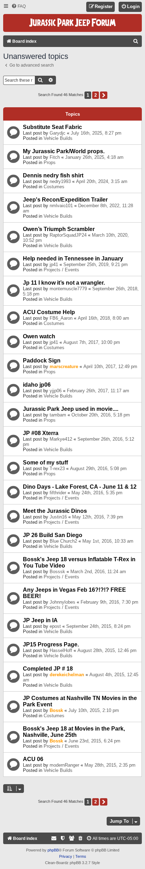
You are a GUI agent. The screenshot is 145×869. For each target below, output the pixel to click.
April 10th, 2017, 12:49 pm (110, 366)
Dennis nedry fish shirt (53, 175)
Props (50, 162)
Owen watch (39, 336)
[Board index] (72, 23)
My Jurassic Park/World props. (64, 151)
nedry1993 (60, 181)
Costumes (54, 186)
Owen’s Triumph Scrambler (59, 229)
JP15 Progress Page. (51, 644)
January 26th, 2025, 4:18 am (94, 157)
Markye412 (61, 439)
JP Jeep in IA (40, 620)
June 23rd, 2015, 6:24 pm (94, 741)
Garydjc (57, 133)
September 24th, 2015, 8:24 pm (98, 626)
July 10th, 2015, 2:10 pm (93, 710)
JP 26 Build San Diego (52, 535)
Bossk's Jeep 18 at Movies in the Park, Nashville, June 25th (74, 732)
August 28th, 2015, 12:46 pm (107, 650)
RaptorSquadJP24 (68, 235)
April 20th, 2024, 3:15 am (101, 181)
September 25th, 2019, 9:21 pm (95, 264)
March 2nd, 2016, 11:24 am (98, 571)
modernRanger (64, 765)
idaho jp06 (37, 385)
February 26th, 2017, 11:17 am (98, 390)
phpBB (53, 850)
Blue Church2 (63, 541)
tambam (58, 414)
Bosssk (57, 571)
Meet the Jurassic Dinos (55, 511)
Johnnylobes (62, 602)
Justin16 (58, 517)
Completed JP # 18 (48, 669)
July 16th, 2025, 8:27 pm (96, 133)
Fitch (55, 157)
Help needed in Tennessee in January (73, 259)
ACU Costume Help (49, 312)
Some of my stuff (45, 463)
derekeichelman (67, 674)
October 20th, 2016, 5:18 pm (100, 414)
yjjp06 (56, 390)
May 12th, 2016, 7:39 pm (97, 517)
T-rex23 (57, 468)
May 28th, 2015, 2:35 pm (109, 765)
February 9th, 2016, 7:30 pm (109, 602)
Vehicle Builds (58, 138)
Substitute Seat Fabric (52, 127)
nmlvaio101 (61, 205)
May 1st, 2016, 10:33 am (107, 541)
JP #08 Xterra (40, 433)
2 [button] (95, 95)
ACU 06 (33, 759)
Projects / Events (61, 269)
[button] (103, 95)
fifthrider (58, 492)
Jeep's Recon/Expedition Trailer (65, 200)
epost (55, 626)
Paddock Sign (42, 361)
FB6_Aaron (61, 318)
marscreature (64, 366)
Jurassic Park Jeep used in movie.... (70, 409)
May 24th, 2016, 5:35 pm (96, 492)
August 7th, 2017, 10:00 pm (91, 342)
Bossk (56, 710)
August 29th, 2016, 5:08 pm (98, 468)
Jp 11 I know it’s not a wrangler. (64, 283)
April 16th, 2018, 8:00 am (103, 318)
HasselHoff (61, 650)
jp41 (54, 264)
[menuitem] (18, 6)
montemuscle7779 (68, 288)
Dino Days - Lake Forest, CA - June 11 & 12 (80, 487)
